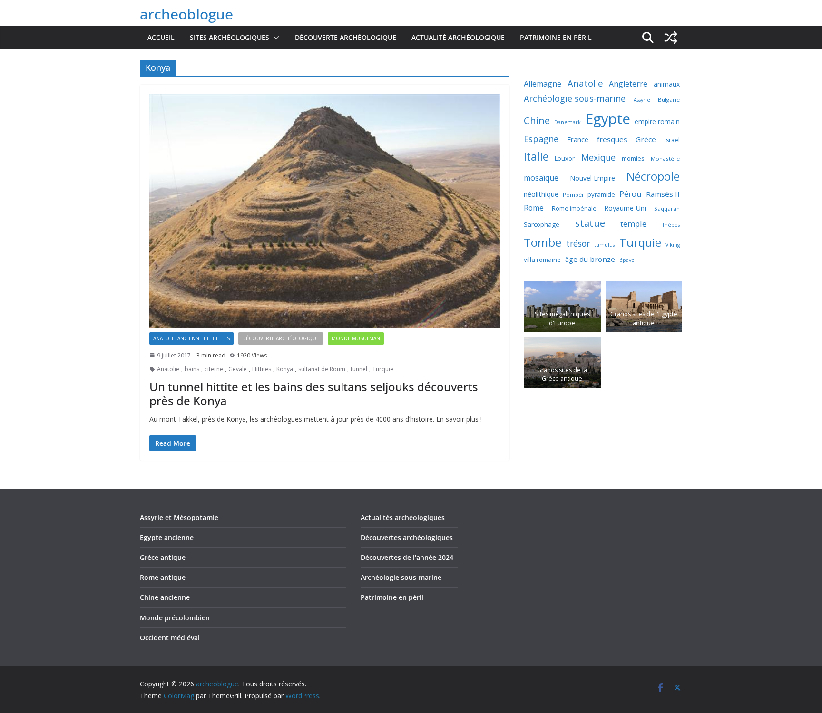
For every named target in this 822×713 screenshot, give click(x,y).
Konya (284, 369)
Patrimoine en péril (556, 37)
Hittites (261, 369)
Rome (534, 207)
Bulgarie (669, 99)
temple (633, 223)
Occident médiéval (170, 637)
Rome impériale (574, 208)
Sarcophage (541, 224)
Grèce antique (163, 557)
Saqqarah (667, 208)
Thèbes (671, 225)
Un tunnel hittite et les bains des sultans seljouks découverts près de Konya (313, 393)
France (577, 139)
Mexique (598, 157)
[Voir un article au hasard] (670, 37)
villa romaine (542, 259)
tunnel (359, 369)
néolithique (541, 194)
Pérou (630, 193)
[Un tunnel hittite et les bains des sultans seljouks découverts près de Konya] (324, 211)
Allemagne (542, 83)
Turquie (382, 369)
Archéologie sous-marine (575, 98)
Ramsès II (663, 194)
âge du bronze (590, 259)
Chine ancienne (165, 597)
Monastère (665, 158)
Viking (672, 244)
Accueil (161, 37)
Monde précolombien (175, 617)
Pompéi (573, 194)
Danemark (567, 122)
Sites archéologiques (229, 37)
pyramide (601, 194)
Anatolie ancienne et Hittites (191, 338)
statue (590, 223)
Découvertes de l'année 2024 (407, 557)
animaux (667, 83)
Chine (537, 120)
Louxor (565, 158)
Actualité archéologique (458, 37)
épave (627, 260)
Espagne (541, 139)
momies (633, 158)
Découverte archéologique (345, 37)
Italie (536, 156)
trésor (578, 243)
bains (192, 369)
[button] (274, 37)
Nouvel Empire (592, 178)
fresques (612, 139)
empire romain (657, 121)
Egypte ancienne (167, 537)
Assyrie (642, 99)
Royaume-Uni (625, 207)
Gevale (237, 369)
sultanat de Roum (321, 369)
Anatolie (168, 369)
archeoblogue (186, 14)
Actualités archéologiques (403, 517)
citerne (214, 369)
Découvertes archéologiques (407, 537)
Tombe (542, 242)
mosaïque (541, 178)
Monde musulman (356, 338)
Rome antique (163, 577)
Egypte (608, 118)
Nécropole (653, 176)
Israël (672, 140)
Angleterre (628, 83)
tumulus (604, 244)
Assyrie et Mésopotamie (179, 517)
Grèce (646, 139)
